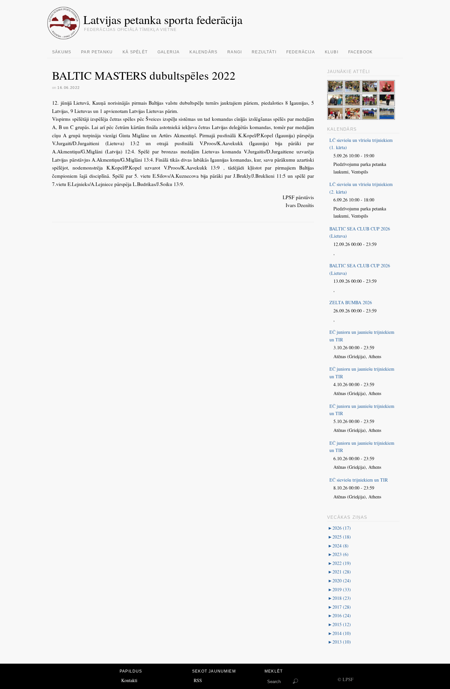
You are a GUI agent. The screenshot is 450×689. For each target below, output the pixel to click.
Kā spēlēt (135, 52)
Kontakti (129, 680)
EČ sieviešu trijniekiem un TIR (358, 480)
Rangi (234, 52)
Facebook (360, 52)
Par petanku (97, 52)
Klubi (331, 52)
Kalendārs (203, 52)
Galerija (168, 52)
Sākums (61, 52)
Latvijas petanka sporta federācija (162, 19)
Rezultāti (264, 52)
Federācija (300, 52)
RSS (198, 680)
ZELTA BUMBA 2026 (350, 302)
